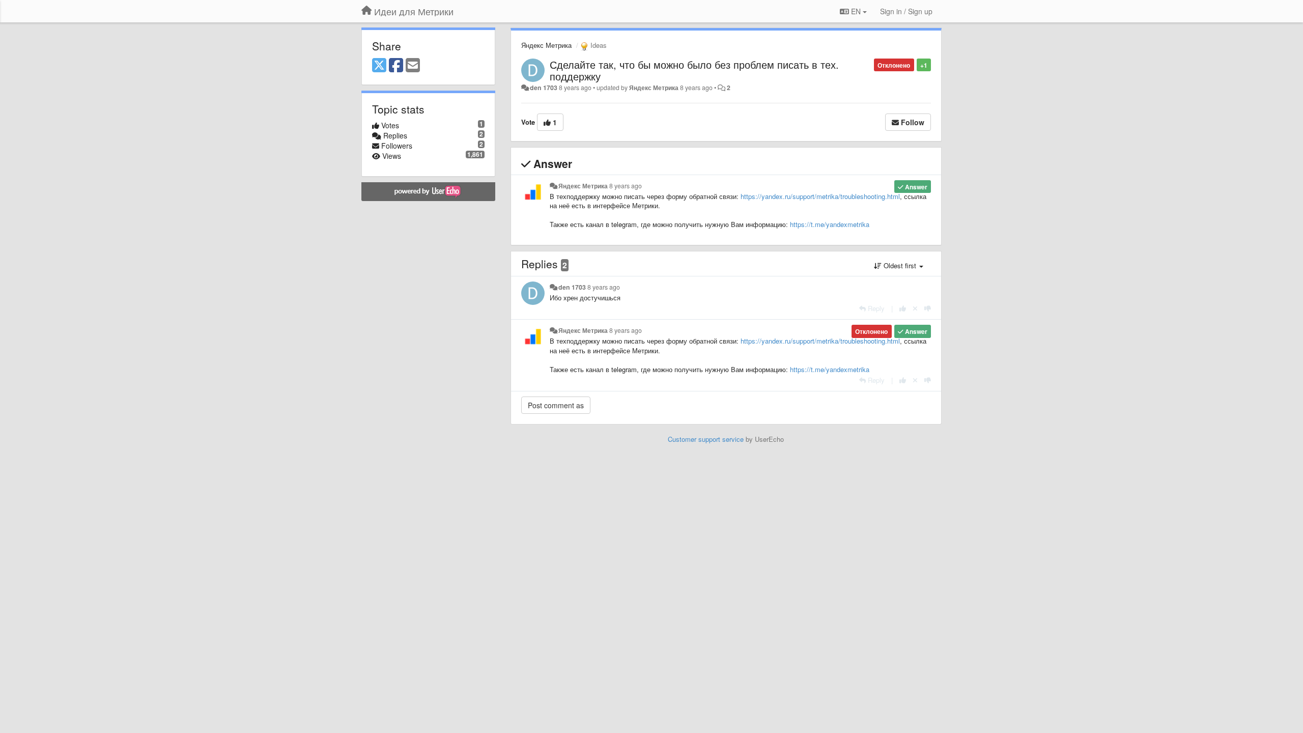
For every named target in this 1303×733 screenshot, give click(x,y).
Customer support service (706, 439)
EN (856, 11)
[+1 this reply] (902, 308)
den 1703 (543, 87)
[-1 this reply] (927, 308)
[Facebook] (396, 65)
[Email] (413, 65)
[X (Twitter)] (379, 65)
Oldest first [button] (900, 265)
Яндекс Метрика (546, 45)
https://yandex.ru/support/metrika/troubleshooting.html (820, 196)
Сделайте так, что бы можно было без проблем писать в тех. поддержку (694, 70)
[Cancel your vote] (915, 308)
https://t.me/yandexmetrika (829, 224)
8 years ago (625, 185)
